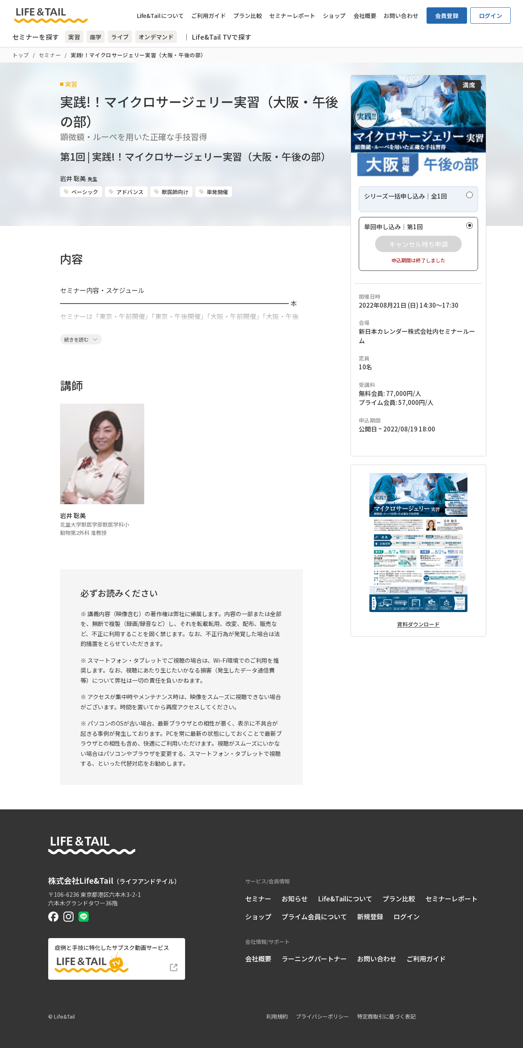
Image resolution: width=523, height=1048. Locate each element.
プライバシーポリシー (322, 1016)
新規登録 (370, 916)
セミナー (50, 55)
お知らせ (295, 898)
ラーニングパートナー (314, 958)
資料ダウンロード (418, 624)
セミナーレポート (292, 15)
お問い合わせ (401, 15)
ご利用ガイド (208, 15)
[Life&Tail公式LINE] (83, 917)
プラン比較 (247, 15)
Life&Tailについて (160, 15)
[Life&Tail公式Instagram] (68, 917)
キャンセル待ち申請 (418, 244)
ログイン (490, 15)
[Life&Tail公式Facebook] (53, 917)
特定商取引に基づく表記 (386, 1016)
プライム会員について (314, 916)
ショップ (334, 15)
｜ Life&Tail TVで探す (217, 37)
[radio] (418, 199)
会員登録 (446, 15)
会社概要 (364, 15)
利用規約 (277, 1016)
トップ (20, 55)
